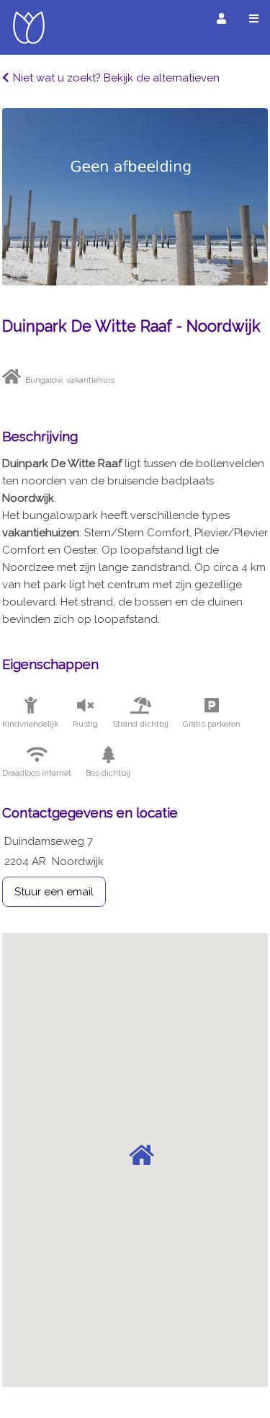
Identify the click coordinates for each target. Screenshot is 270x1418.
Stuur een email (54, 891)
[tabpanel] (135, 196)
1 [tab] (135, 271)
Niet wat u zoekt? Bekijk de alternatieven (116, 77)
